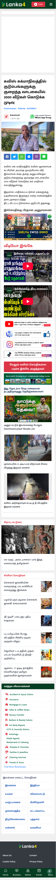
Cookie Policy (9, 861)
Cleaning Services (17, 757)
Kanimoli (15, 115)
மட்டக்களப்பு (37, 811)
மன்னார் (10, 828)
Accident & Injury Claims (21, 694)
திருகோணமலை (15, 819)
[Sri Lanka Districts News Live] (28, 379)
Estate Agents (13, 738)
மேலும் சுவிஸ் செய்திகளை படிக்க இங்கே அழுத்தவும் (28, 366)
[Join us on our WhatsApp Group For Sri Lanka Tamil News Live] (40, 116)
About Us (7, 855)
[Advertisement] (28, 45)
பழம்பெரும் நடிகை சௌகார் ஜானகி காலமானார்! (20, 601)
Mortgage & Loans (18, 704)
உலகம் (9, 794)
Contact (33, 855)
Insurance (13, 699)
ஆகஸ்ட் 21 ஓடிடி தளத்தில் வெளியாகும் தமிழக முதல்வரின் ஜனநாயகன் (18, 672)
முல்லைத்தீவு (12, 811)
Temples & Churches (19, 747)
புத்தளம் (34, 819)
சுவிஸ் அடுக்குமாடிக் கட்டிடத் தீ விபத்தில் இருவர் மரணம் (25, 505)
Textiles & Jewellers (19, 752)
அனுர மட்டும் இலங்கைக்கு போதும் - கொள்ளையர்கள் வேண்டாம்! (23, 427)
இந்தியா (35, 785)
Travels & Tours (16, 762)
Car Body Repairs (17, 725)
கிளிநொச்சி (37, 802)
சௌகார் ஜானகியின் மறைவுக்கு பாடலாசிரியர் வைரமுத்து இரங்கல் (18, 586)
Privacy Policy (36, 861)
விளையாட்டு (37, 794)
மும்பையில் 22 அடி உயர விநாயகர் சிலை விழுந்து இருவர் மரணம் (25, 466)
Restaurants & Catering (18, 742)
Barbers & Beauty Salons (20, 720)
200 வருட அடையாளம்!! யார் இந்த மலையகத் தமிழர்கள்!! (23, 561)
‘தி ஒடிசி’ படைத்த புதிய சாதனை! (17, 619)
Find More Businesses (15, 766)
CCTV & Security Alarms (18, 729)
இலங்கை (10, 785)
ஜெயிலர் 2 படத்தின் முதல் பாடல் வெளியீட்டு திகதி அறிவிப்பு (19, 654)
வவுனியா (35, 828)
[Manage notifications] (49, 871)
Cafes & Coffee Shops (19, 710)
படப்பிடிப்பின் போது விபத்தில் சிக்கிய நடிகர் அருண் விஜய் (17, 637)
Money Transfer (16, 715)
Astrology (13, 734)
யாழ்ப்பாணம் (12, 802)
